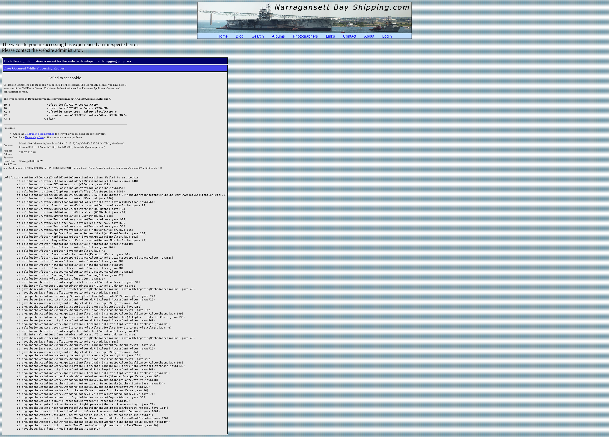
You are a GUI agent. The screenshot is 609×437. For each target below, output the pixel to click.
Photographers (305, 36)
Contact (349, 36)
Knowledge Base (34, 137)
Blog (240, 36)
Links (330, 36)
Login (387, 36)
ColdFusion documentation (39, 134)
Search (258, 36)
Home (222, 36)
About (369, 36)
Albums (278, 36)
